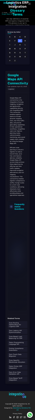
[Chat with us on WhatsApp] (30, 415)
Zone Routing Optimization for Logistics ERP (15, 324)
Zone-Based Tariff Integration (15, 379)
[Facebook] (14, 417)
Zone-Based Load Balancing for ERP (15, 337)
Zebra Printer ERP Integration (15, 367)
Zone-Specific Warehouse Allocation (17, 361)
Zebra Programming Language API (16, 343)
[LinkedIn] (10, 417)
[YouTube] (25, 417)
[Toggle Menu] (29, 3)
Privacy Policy (17, 413)
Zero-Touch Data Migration (15, 355)
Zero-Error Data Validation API (15, 373)
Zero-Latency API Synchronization (15, 331)
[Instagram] (17, 417)
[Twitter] (21, 417)
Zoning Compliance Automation (16, 349)
